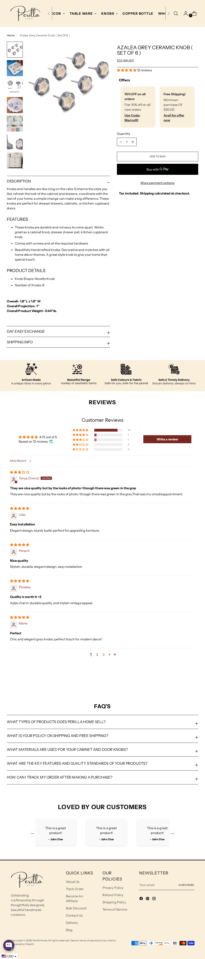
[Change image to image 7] (15, 160)
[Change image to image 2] (15, 68)
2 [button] (97, 655)
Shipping (147, 193)
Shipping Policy (114, 902)
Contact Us (74, 915)
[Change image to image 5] (15, 124)
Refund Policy (112, 895)
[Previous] (49, 13)
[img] (19, 472)
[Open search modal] (176, 13)
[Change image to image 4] (15, 105)
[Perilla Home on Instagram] (154, 899)
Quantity (123, 134)
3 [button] (104, 655)
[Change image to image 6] (15, 142)
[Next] (169, 13)
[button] (127, 70)
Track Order (75, 889)
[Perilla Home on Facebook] (141, 899)
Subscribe (186, 884)
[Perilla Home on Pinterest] (148, 899)
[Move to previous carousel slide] (185, 681)
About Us (73, 882)
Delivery (72, 923)
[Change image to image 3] (15, 87)
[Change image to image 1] (15, 50)
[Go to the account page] (184, 13)
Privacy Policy (112, 888)
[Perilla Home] (25, 13)
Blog (69, 930)
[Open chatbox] (8, 945)
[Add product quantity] (120, 142)
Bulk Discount (76, 908)
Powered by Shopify (22, 944)
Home (11, 35)
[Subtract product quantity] (132, 142)
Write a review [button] (167, 439)
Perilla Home (40, 940)
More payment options (158, 183)
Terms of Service (114, 909)
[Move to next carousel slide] (194, 681)
